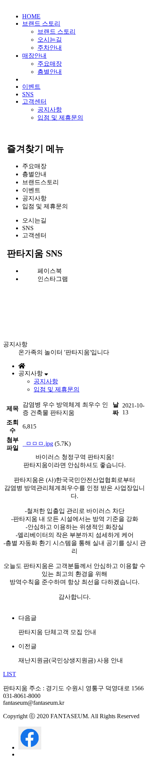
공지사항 (49, 109)
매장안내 (34, 55)
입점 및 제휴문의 (60, 117)
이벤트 (31, 86)
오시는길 (49, 39)
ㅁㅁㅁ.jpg (38, 443)
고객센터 (34, 101)
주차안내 (49, 47)
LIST (9, 674)
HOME (31, 16)
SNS (28, 94)
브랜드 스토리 (41, 23)
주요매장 (49, 63)
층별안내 (49, 71)
